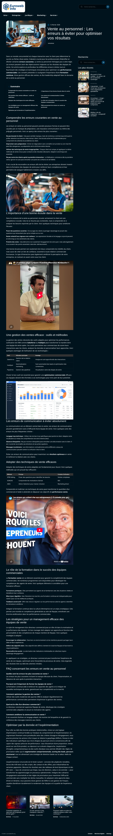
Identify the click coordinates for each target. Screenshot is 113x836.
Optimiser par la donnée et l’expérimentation (21, 110)
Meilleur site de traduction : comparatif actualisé (97, 114)
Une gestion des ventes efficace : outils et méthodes (21, 96)
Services (8, 817)
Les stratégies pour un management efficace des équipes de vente (23, 106)
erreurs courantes (26, 62)
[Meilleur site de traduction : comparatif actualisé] (83, 113)
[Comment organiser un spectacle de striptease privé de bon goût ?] (16, 802)
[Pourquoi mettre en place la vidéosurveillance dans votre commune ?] (63, 802)
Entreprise (51, 43)
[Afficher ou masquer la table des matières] (45, 87)
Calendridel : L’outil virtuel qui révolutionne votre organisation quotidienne (97, 89)
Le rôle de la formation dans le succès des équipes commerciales (54, 101)
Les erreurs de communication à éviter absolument (52, 96)
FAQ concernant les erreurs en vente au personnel (53, 106)
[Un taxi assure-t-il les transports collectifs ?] (40, 802)
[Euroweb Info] (13, 6)
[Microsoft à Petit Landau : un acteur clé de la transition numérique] (83, 75)
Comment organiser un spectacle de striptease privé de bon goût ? (15, 812)
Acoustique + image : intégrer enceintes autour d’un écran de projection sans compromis (97, 101)
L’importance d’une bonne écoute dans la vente (55, 91)
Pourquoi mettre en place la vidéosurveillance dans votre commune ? (62, 812)
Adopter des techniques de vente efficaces (21, 100)
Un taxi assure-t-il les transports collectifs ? (37, 811)
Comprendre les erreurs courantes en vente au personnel (22, 91)
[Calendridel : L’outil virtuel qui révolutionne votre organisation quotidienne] (83, 87)
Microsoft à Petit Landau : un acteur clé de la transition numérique (97, 77)
